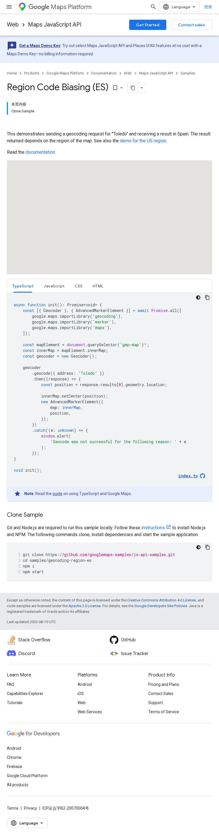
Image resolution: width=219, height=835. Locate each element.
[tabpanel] (109, 397)
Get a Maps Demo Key (39, 45)
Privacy (30, 808)
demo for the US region (143, 140)
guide (57, 493)
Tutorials (15, 702)
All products (17, 785)
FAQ (10, 684)
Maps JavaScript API (54, 24)
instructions (153, 527)
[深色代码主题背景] (198, 297)
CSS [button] (78, 286)
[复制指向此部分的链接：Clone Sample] (48, 515)
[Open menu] (9, 7)
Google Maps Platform (65, 73)
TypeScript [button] (22, 286)
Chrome (14, 757)
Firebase (14, 766)
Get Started (147, 24)
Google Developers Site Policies (160, 606)
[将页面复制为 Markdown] (133, 88)
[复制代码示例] (207, 297)
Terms (13, 808)
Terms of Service (163, 712)
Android (85, 684)
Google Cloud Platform (27, 775)
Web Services (90, 712)
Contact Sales (160, 693)
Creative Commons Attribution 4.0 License (161, 600)
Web (13, 24)
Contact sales (191, 24)
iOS (81, 693)
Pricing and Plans (163, 684)
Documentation (104, 73)
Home (12, 73)
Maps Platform (71, 7)
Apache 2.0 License (84, 606)
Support (155, 702)
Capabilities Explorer (25, 693)
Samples (188, 73)
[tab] (22, 286)
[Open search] (153, 6)
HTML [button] (98, 286)
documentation (40, 152)
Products (31, 73)
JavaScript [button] (54, 286)
